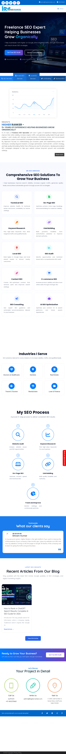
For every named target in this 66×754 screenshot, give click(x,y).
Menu (61, 9)
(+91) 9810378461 (57, 740)
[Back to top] (61, 750)
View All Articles (33, 638)
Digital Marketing (27, 727)
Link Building (47, 78)
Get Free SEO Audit (13, 52)
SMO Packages (38, 730)
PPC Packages (38, 737)
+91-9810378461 (11, 701)
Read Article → (9, 629)
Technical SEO (60, 78)
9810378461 (61, 2)
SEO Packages (38, 727)
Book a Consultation (34, 52)
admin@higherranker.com (47, 2)
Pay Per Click (26, 747)
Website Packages (40, 734)
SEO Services (7, 78)
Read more (59, 154)
